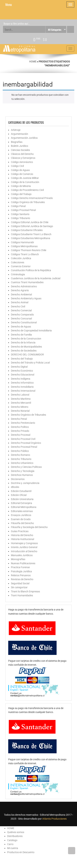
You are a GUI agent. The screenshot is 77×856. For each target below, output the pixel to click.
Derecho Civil (18, 306)
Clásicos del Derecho (22, 154)
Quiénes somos (15, 832)
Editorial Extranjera (21, 503)
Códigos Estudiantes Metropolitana (30, 238)
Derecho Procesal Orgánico (26, 442)
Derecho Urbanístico (22, 463)
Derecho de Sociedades (24, 350)
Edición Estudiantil (21, 491)
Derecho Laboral (20, 394)
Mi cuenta (12, 848)
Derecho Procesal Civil (23, 438)
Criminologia (18, 274)
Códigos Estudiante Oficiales (27, 230)
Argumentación (19, 133)
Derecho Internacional (23, 390)
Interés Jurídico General (24, 547)
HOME (10, 828)
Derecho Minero (19, 406)
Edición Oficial (19, 495)
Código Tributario (20, 218)
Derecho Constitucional (24, 322)
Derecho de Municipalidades (26, 346)
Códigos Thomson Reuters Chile (28, 250)
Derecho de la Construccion (26, 338)
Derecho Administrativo (24, 286)
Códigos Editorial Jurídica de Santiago (32, 226)
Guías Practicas (19, 531)
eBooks (15, 487)
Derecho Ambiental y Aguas (26, 298)
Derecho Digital (19, 366)
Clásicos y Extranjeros (23, 157)
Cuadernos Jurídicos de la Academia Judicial (35, 278)
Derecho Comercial (21, 310)
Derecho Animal (19, 302)
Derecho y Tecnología (22, 471)
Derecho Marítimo (21, 398)
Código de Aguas (20, 170)
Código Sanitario (20, 214)
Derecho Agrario (20, 290)
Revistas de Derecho (22, 579)
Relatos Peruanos (21, 575)
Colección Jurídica (21, 258)
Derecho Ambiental (21, 294)
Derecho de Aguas (21, 326)
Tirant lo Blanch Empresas (25, 591)
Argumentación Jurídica (24, 137)
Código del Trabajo (21, 194)
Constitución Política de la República (31, 270)
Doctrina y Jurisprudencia (25, 483)
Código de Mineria (21, 186)
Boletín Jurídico (19, 145)
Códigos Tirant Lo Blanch (25, 254)
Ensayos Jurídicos (21, 515)
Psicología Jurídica (21, 571)
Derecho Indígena (20, 378)
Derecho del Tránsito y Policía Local (30, 362)
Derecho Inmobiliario (22, 386)
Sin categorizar (19, 587)
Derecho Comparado (22, 314)
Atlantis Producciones (54, 818)
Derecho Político (20, 426)
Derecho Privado (20, 430)
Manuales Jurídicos (22, 555)
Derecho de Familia (21, 334)
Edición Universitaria (22, 499)
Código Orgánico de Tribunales (28, 202)
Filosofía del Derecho (22, 523)
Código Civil (17, 166)
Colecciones (17, 262)
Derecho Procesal (20, 434)
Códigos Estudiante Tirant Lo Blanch (31, 234)
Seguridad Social (20, 583)
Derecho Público (20, 451)
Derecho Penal (19, 418)
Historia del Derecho (22, 535)
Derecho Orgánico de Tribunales (28, 414)
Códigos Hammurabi (22, 242)
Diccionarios (18, 479)
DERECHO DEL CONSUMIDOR (27, 354)
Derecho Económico (22, 370)
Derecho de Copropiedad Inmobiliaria (31, 330)
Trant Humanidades (22, 595)
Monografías (18, 559)
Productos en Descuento (20, 852)
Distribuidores (15, 836)
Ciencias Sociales (20, 150)
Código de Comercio (22, 174)
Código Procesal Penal (23, 210)
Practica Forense (20, 567)
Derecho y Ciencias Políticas (26, 466)
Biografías (16, 142)
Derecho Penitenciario (23, 422)
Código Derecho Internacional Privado (32, 198)
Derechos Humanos (22, 475)
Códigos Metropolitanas (24, 246)
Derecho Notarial (20, 410)
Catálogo (12, 840)
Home (32, 61)
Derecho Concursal (21, 318)
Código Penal (18, 206)
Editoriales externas (22, 511)
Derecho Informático (22, 382)
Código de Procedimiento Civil (27, 190)
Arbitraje (15, 130)
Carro (10, 844)
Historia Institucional (22, 539)
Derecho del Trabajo (22, 358)
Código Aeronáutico (22, 162)
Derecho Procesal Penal (24, 446)
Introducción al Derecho (24, 551)
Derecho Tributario (21, 459)
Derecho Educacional (22, 374)
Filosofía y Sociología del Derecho (29, 527)
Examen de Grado (21, 519)
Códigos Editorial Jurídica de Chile (29, 222)
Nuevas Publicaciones (23, 563)
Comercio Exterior (21, 266)
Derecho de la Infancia (23, 342)
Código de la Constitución (25, 182)
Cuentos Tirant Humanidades (27, 282)
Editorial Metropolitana (23, 507)
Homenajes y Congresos (24, 543)
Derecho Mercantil (21, 402)
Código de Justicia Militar (25, 178)
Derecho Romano (20, 454)
